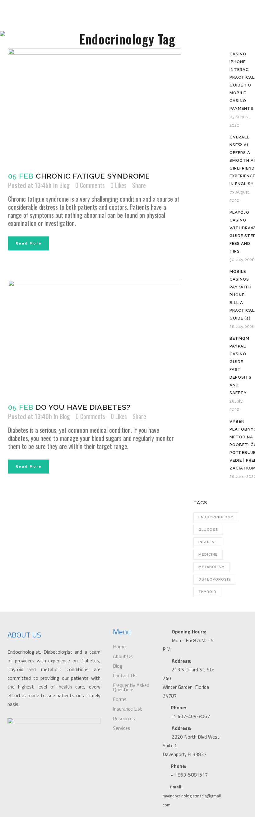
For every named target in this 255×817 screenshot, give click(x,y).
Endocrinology (215, 517)
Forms (120, 699)
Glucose (208, 530)
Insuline (207, 542)
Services (121, 728)
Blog (64, 185)
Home (119, 646)
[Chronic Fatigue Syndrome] (94, 106)
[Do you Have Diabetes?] (94, 337)
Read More (29, 243)
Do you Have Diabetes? (83, 407)
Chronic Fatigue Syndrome (93, 176)
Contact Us (125, 675)
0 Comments (90, 185)
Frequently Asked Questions (131, 687)
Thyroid (207, 592)
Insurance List (127, 709)
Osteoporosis (214, 579)
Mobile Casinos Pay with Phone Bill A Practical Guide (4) (242, 294)
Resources (124, 718)
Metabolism (211, 567)
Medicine (208, 555)
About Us (123, 656)
